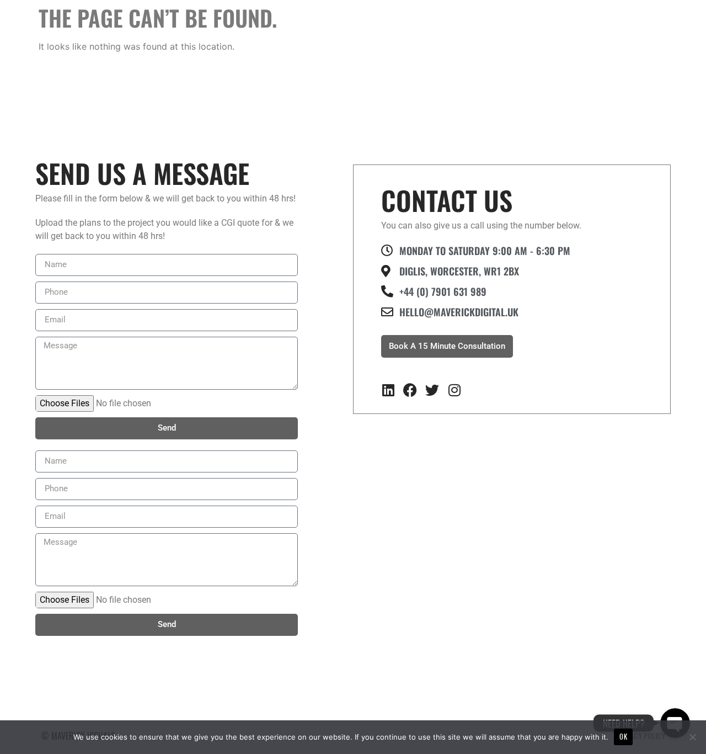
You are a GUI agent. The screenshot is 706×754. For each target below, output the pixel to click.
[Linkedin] (388, 390)
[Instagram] (454, 390)
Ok (623, 736)
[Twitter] (432, 390)
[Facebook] (410, 390)
